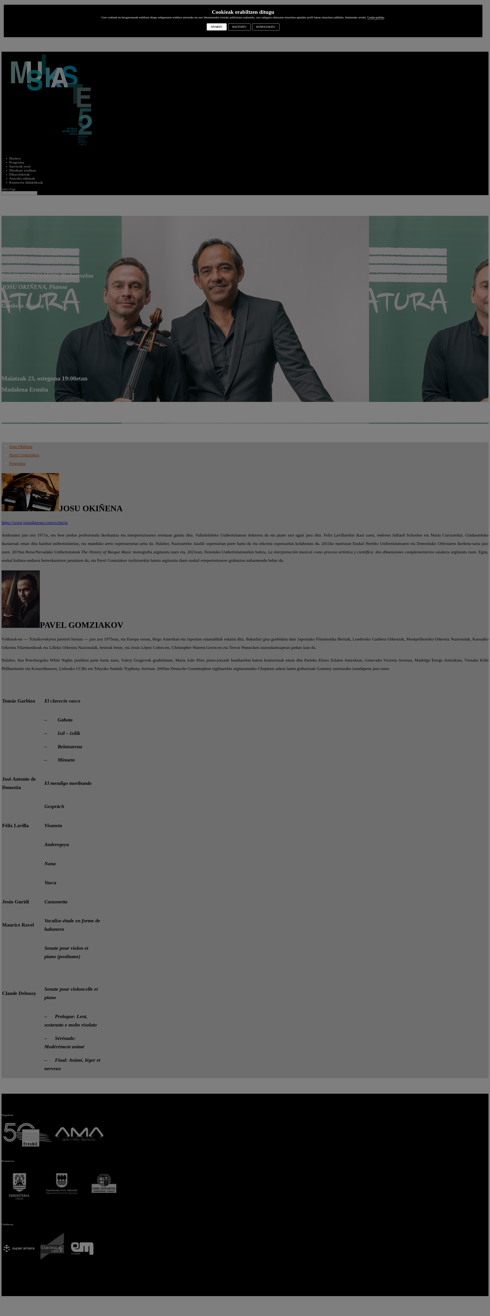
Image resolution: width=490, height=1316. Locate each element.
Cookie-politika (375, 17)
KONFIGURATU (265, 26)
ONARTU (216, 26)
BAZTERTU (239, 26)
